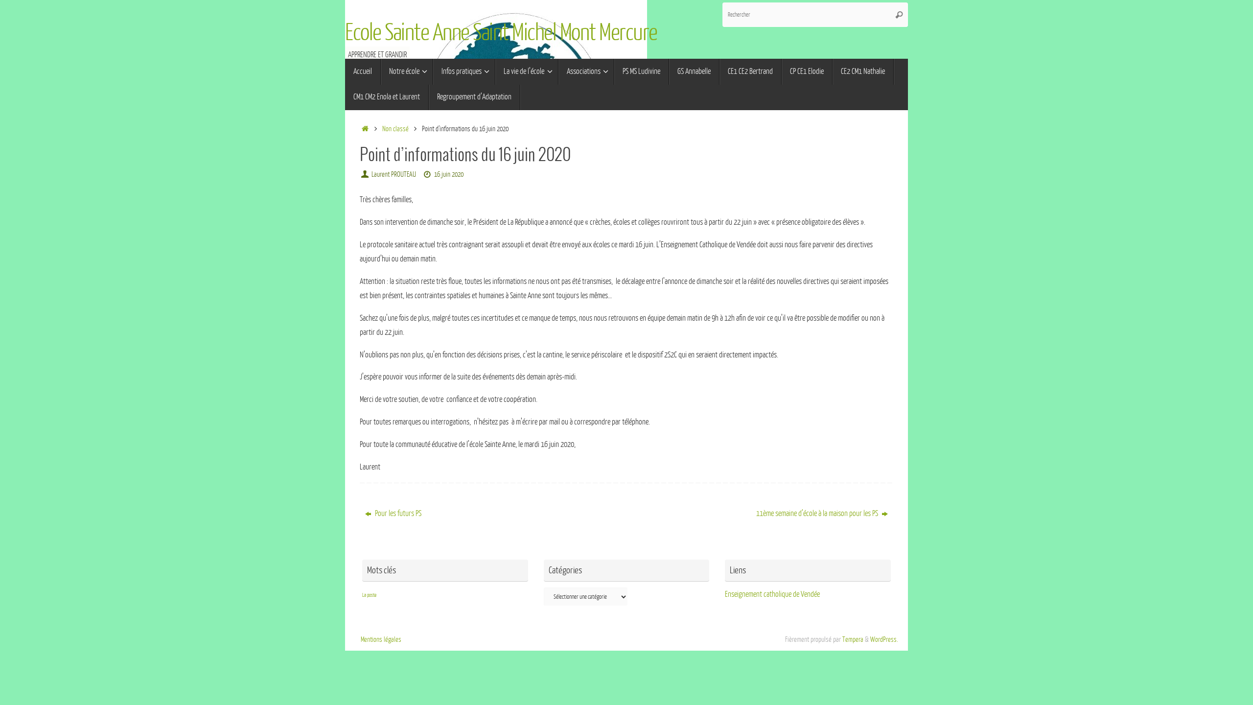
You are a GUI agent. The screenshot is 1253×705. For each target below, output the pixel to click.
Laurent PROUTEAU (393, 174)
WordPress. (884, 639)
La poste (369, 595)
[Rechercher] (899, 14)
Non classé (395, 129)
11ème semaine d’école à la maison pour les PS (818, 513)
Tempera (852, 639)
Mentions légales (381, 639)
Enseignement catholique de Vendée (772, 594)
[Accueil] (365, 129)
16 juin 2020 (449, 174)
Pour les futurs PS (397, 513)
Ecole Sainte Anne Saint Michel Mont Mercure (501, 33)
